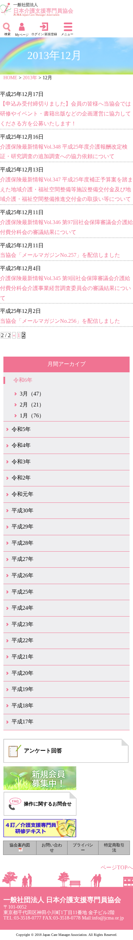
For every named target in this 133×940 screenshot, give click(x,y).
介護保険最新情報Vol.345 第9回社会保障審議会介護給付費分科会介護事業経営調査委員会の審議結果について (65, 288)
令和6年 (22, 380)
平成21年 (22, 657)
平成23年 (22, 624)
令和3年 (21, 462)
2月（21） (32, 404)
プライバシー (83, 848)
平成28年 (22, 543)
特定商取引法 (114, 848)
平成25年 (22, 592)
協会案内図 (20, 845)
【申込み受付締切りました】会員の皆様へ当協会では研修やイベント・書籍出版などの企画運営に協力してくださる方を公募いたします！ (65, 113)
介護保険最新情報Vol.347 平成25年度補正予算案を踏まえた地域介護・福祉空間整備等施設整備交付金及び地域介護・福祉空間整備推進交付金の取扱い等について (66, 189)
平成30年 (22, 510)
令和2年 (21, 478)
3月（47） (32, 394)
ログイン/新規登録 (44, 34)
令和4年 (21, 445)
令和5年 (21, 429)
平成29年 (22, 526)
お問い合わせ (52, 848)
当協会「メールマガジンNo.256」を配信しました (60, 321)
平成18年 (22, 705)
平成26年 (22, 575)
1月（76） (32, 415)
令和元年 (22, 494)
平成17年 (22, 721)
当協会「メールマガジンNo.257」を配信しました (60, 255)
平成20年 (22, 673)
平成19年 (22, 689)
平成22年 (22, 640)
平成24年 (22, 608)
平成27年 (22, 559)
